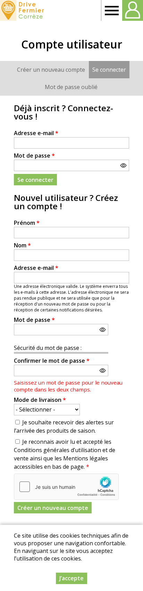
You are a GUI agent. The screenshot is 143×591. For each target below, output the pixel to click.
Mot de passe (34, 155)
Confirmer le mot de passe (52, 360)
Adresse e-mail (36, 133)
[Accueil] (23, 10)
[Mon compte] (132, 10)
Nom (22, 245)
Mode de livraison (40, 400)
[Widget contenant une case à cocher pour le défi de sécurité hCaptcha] (66, 487)
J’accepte (71, 578)
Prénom (27, 223)
